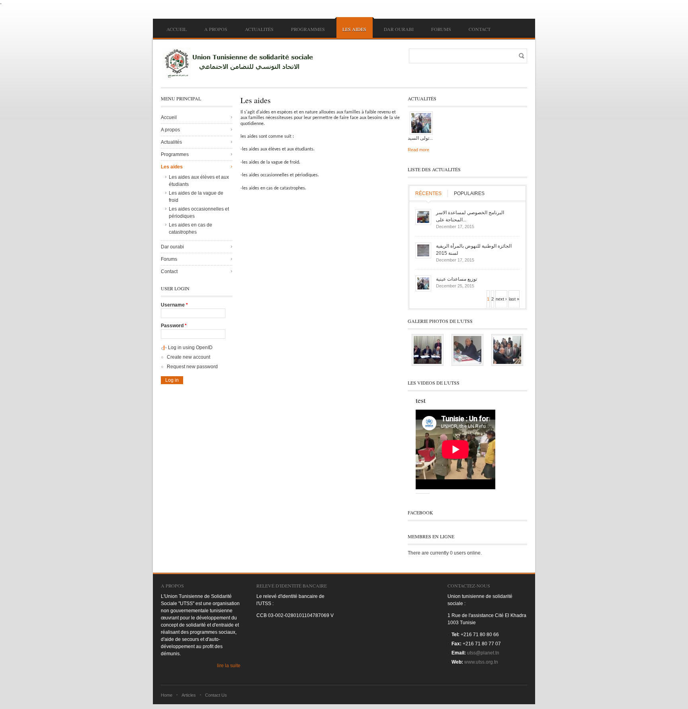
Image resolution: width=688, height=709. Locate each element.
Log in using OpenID (190, 347)
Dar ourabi (399, 29)
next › (501, 299)
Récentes (428, 193)
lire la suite (228, 665)
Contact (480, 29)
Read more (418, 149)
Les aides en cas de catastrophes (190, 228)
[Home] (240, 63)
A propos (215, 29)
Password (174, 325)
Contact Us (216, 695)
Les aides (354, 29)
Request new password (192, 366)
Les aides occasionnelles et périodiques (199, 212)
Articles (189, 695)
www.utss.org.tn (481, 662)
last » (514, 299)
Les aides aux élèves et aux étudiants (199, 180)
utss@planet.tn (483, 653)
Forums (441, 29)
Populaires (469, 193)
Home (166, 695)
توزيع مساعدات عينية (456, 279)
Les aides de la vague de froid (196, 196)
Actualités (259, 29)
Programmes (308, 29)
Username (174, 305)
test (421, 400)
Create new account (188, 357)
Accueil (176, 29)
